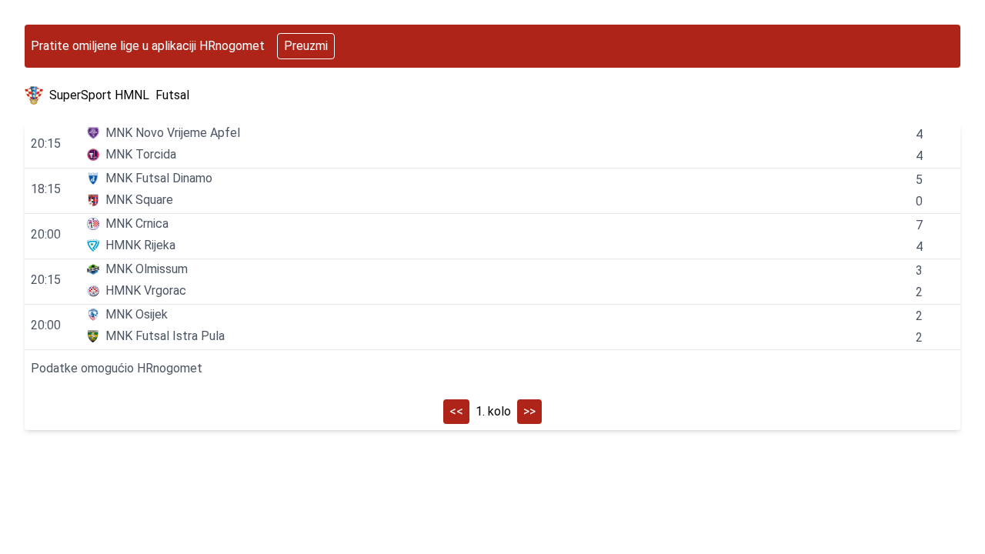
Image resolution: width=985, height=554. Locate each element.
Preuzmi (306, 45)
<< (456, 411)
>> (529, 411)
